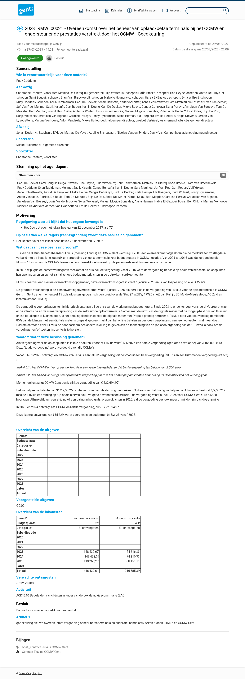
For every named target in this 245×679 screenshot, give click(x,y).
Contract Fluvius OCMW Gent (41, 652)
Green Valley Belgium (30, 673)
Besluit (59, 58)
